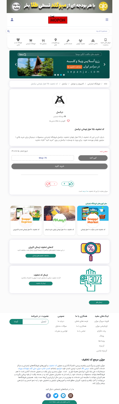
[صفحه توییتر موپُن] (55, 395)
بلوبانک (26, 368)
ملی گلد (33, 368)
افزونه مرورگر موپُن (101, 321)
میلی (39, 368)
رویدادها (101, 341)
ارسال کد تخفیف (40, 283)
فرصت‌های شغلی (81, 321)
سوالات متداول (61, 326)
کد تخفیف (53, 365)
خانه (105, 83)
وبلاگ (101, 336)
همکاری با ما (81, 326)
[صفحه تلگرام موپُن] (63, 395)
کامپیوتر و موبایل (77, 83)
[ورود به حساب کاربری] (12, 19)
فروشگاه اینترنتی (94, 83)
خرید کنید (59, 166)
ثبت (16, 322)
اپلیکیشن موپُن (102, 326)
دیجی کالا (85, 368)
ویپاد (20, 368)
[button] (64, 75)
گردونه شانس (101, 350)
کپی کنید (93, 157)
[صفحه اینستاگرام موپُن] (70, 395)
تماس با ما (81, 331)
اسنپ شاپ (46, 368)
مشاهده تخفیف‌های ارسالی (41, 256)
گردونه (101, 346)
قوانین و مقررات (61, 331)
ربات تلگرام (101, 331)
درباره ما (61, 321)
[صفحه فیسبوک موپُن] (48, 395)
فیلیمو (59, 368)
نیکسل (64, 83)
